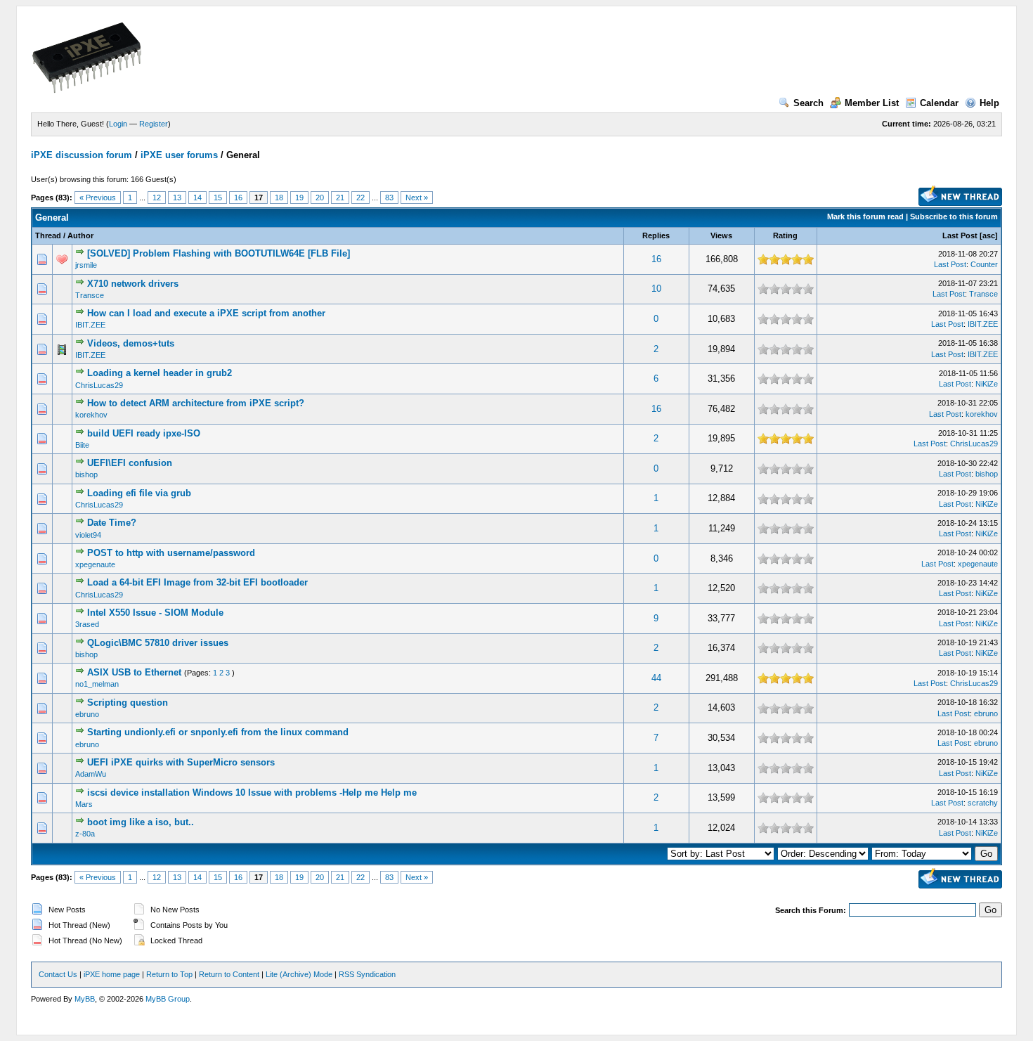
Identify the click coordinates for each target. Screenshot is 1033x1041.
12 (156, 197)
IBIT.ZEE (90, 325)
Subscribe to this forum (954, 216)
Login (118, 123)
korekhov (91, 414)
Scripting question (127, 702)
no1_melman (97, 684)
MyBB (84, 999)
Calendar (939, 103)
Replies (656, 235)
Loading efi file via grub (139, 493)
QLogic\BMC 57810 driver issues (157, 643)
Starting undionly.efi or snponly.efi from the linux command (218, 732)
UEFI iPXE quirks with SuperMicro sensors (181, 762)
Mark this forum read (865, 216)
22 (360, 197)
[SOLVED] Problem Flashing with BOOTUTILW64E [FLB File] (218, 253)
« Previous (97, 197)
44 (656, 678)
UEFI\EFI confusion (129, 463)
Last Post (959, 235)
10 (656, 288)
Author (80, 235)
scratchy (983, 802)
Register (153, 123)
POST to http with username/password (171, 553)
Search (808, 103)
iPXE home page (112, 974)
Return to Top (169, 974)
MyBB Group (167, 999)
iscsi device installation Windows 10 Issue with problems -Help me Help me (252, 792)
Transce (89, 295)
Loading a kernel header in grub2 (159, 373)
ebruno (87, 714)
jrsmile (86, 265)
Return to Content (229, 974)
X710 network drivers (132, 283)
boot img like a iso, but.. (140, 822)
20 (320, 197)
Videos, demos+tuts (130, 343)
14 (197, 197)
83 (389, 197)
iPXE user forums (179, 155)
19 (299, 197)
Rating (785, 235)
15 (218, 197)
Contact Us (58, 974)
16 (238, 197)
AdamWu (90, 774)
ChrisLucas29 (99, 385)
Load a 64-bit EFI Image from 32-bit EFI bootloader (197, 582)
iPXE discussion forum (81, 155)
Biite (82, 445)
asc (988, 235)
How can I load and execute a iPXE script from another (206, 313)
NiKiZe (986, 384)
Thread (48, 235)
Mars (84, 804)
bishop (86, 474)
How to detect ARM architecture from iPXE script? (195, 403)
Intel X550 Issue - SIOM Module (155, 612)
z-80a (85, 833)
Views (721, 235)
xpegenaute (95, 564)
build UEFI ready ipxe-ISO (143, 433)
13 (177, 197)
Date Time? (111, 522)
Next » (416, 197)
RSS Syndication (367, 974)
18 (279, 197)
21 (340, 197)
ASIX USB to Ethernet (134, 672)
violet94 (88, 535)
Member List (872, 103)
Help (989, 103)
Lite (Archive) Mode (299, 974)
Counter (984, 264)
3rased (87, 624)
